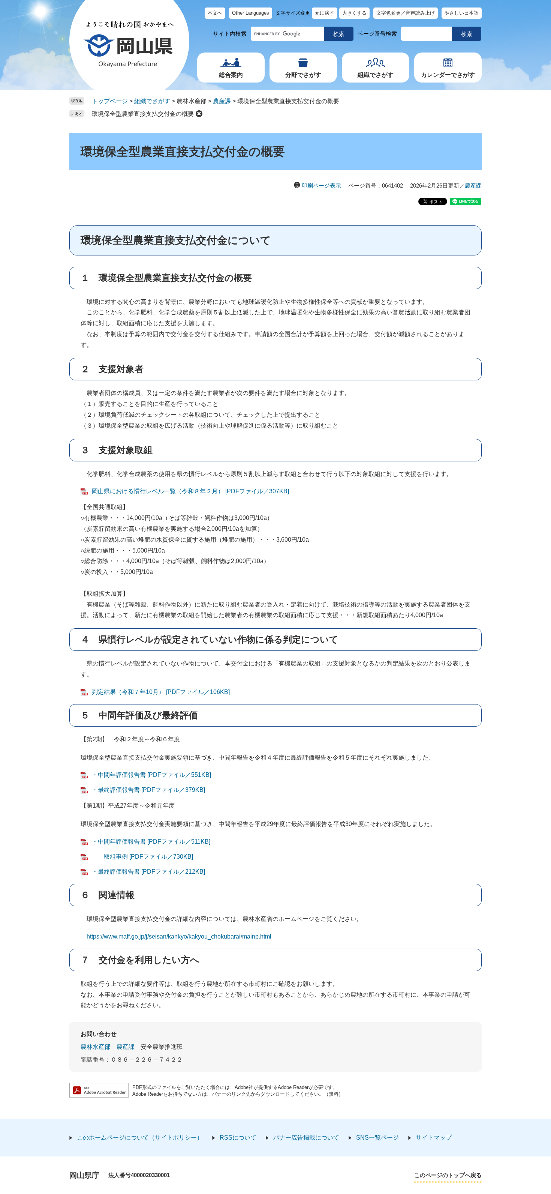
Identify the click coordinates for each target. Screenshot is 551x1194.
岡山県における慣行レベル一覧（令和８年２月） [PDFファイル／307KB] (190, 491)
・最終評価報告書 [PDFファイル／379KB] (148, 790)
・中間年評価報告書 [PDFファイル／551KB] (151, 775)
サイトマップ (434, 1137)
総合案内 (231, 75)
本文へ (215, 13)
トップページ (110, 101)
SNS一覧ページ (377, 1137)
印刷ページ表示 (321, 185)
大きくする (354, 13)
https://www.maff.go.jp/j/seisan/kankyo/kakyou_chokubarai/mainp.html (176, 936)
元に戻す (324, 13)
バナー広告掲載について (306, 1137)
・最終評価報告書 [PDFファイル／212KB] (148, 871)
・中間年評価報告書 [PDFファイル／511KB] (151, 841)
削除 (199, 113)
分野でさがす (303, 75)
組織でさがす (376, 75)
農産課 (222, 101)
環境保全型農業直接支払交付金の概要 (143, 114)
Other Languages (250, 13)
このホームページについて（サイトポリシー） (140, 1137)
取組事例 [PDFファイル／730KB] (142, 856)
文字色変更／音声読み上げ (405, 13)
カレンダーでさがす (448, 75)
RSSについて (238, 1137)
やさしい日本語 (462, 13)
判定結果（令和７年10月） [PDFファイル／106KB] (161, 692)
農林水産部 (96, 1047)
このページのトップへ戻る (448, 1175)
